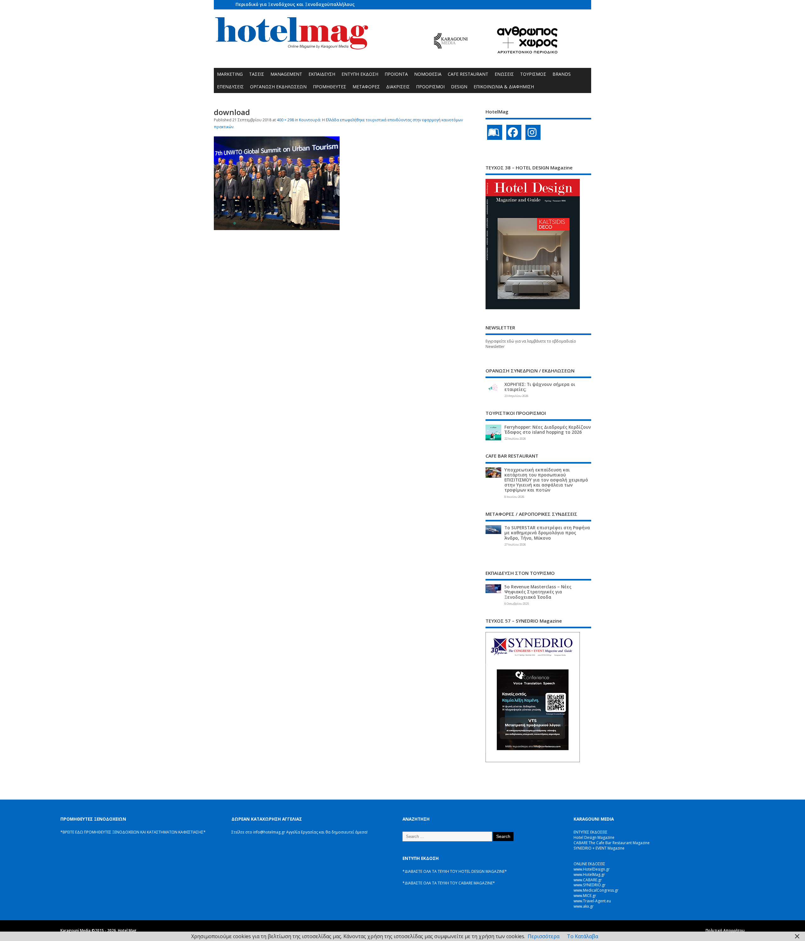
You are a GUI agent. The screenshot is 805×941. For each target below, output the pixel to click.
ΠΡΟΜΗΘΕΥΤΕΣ (329, 87)
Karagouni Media (76, 930)
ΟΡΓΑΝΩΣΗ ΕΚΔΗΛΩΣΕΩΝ (278, 87)
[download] (277, 228)
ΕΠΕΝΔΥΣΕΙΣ (230, 87)
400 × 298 (285, 120)
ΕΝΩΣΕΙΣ (504, 74)
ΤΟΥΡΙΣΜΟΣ (533, 74)
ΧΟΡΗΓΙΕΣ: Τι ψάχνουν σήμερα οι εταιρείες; (539, 387)
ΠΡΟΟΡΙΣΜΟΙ (430, 87)
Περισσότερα (543, 936)
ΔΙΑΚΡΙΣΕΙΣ (398, 87)
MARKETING (230, 74)
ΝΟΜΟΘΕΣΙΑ (427, 74)
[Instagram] (533, 132)
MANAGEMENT (286, 74)
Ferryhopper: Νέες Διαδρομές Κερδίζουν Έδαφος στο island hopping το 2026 (547, 429)
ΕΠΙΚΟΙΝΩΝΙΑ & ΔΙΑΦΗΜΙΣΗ (504, 87)
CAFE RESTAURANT (468, 74)
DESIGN (459, 87)
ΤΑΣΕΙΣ (256, 74)
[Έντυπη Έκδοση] (494, 132)
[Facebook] (513, 132)
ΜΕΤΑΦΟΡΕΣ (366, 87)
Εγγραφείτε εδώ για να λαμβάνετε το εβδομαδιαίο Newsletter (531, 343)
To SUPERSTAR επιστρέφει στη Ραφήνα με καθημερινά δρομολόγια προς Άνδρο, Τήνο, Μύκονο (547, 533)
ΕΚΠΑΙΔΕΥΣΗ (321, 74)
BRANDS (561, 74)
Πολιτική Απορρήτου (725, 930)
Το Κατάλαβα (582, 936)
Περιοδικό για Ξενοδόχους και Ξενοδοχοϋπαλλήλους (295, 4)
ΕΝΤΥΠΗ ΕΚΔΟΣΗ (359, 74)
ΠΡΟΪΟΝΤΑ (396, 74)
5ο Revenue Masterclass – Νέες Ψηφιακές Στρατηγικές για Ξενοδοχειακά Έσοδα (537, 592)
